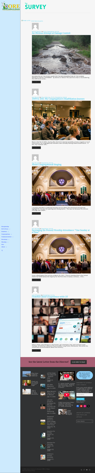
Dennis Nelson (36, 31)
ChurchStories (45, 97)
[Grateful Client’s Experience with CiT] (61, 343)
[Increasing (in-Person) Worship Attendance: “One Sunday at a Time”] (61, 274)
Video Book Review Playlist (69, 412)
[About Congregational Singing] (61, 206)
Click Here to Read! (78, 362)
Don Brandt (35, 97)
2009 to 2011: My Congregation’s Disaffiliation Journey (58, 99)
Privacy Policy (31, 470)
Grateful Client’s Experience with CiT (50, 296)
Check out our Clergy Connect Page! (34, 383)
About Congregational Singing (46, 164)
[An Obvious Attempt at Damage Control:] (61, 75)
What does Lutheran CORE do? (34, 374)
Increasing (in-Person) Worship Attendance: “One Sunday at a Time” (61, 231)
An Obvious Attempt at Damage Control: (51, 33)
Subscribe (80, 399)
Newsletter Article (53, 31)
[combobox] (84, 421)
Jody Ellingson (36, 295)
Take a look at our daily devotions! (34, 392)
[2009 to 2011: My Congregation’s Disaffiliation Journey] (61, 141)
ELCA (45, 31)
